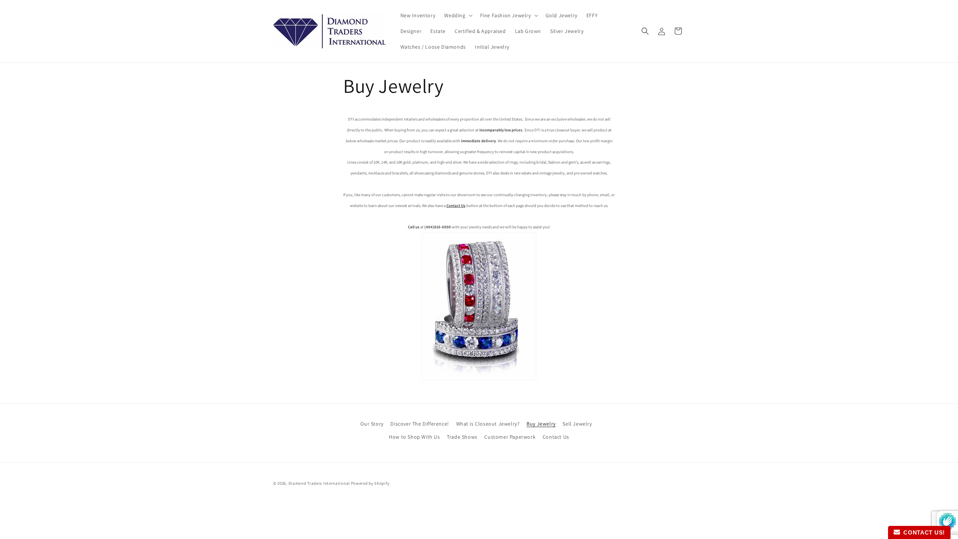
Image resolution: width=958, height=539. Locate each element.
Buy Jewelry (541, 423)
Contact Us (556, 436)
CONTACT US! (922, 532)
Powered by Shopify (370, 483)
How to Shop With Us (414, 436)
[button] (457, 15)
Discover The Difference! (419, 423)
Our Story (371, 423)
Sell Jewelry (577, 423)
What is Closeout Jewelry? (488, 423)
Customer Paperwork (510, 436)
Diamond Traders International (319, 483)
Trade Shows (462, 436)
